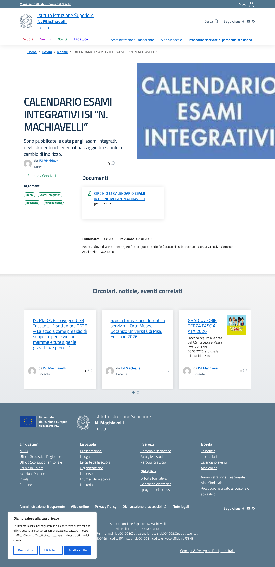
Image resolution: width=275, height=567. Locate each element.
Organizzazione (91, 468)
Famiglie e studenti (154, 456)
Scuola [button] (28, 39)
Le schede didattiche (155, 484)
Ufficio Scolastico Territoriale (41, 462)
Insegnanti (32, 203)
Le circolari (209, 456)
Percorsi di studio (153, 462)
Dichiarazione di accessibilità (144, 506)
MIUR (24, 451)
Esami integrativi (49, 195)
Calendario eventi (214, 462)
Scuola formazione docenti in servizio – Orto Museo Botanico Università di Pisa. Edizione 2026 (138, 328)
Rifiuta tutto (51, 550)
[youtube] (248, 21)
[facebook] (243, 21)
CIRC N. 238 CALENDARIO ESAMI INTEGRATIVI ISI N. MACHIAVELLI (119, 196)
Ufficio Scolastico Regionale (40, 456)
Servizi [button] (45, 39)
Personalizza (25, 550)
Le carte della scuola (95, 462)
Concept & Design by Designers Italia (207, 551)
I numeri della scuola (95, 479)
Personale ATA (53, 203)
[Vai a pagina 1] (133, 392)
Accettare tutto (78, 550)
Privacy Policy (106, 506)
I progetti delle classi (155, 489)
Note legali (181, 506)
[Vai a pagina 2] (138, 392)
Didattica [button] (81, 39)
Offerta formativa (153, 478)
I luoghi (85, 456)
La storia (86, 484)
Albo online (209, 468)
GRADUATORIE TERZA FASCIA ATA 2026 (202, 326)
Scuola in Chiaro (31, 468)
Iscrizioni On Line (32, 473)
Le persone (88, 473)
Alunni (30, 195)
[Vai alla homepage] (26, 21)
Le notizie (208, 451)
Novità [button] (62, 39)
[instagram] (253, 21)
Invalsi (24, 479)
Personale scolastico (155, 451)
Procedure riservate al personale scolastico (220, 39)
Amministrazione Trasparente (132, 39)
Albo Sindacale (171, 39)
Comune (26, 484)
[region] (52, 535)
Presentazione (91, 451)
